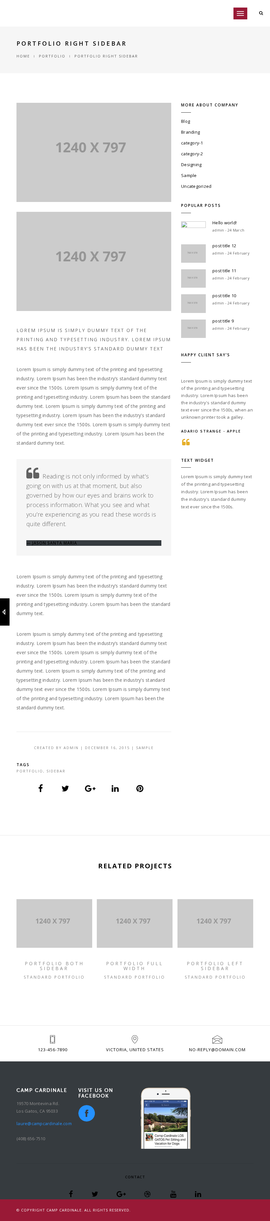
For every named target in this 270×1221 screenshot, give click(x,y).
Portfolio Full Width (134, 966)
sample (145, 747)
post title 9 (223, 320)
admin (71, 747)
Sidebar (56, 770)
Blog (185, 121)
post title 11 (224, 270)
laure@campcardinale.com (44, 1123)
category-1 (192, 143)
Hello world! (224, 222)
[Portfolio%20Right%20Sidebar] (40, 788)
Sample (189, 175)
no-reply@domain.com (217, 1050)
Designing (191, 164)
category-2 (192, 154)
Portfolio (29, 770)
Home (23, 56)
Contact (135, 1176)
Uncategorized (196, 186)
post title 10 (224, 295)
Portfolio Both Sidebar (54, 966)
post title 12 (224, 245)
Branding (190, 132)
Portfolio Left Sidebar (215, 966)
